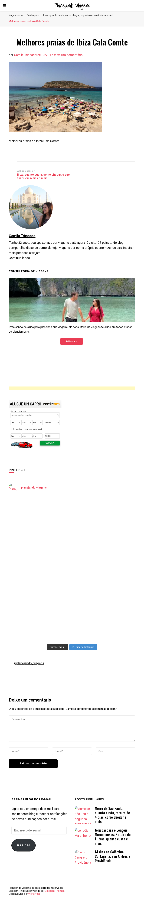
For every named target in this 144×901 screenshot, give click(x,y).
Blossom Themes (54, 890)
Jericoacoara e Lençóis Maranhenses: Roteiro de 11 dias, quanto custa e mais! (113, 836)
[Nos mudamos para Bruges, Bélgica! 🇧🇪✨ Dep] (104, 513)
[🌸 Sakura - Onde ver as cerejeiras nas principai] (40, 513)
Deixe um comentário (68, 55)
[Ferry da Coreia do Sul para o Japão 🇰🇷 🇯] (40, 550)
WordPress (34, 893)
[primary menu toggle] (4, 5)
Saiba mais (72, 341)
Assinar (23, 845)
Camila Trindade (25, 55)
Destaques (33, 15)
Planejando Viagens (72, 5)
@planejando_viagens (29, 663)
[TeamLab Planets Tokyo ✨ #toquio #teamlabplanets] (40, 587)
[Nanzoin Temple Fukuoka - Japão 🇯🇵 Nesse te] (104, 587)
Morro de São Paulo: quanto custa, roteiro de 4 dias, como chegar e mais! (112, 815)
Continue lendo (19, 258)
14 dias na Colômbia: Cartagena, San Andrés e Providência (112, 856)
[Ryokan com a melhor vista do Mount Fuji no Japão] (104, 550)
